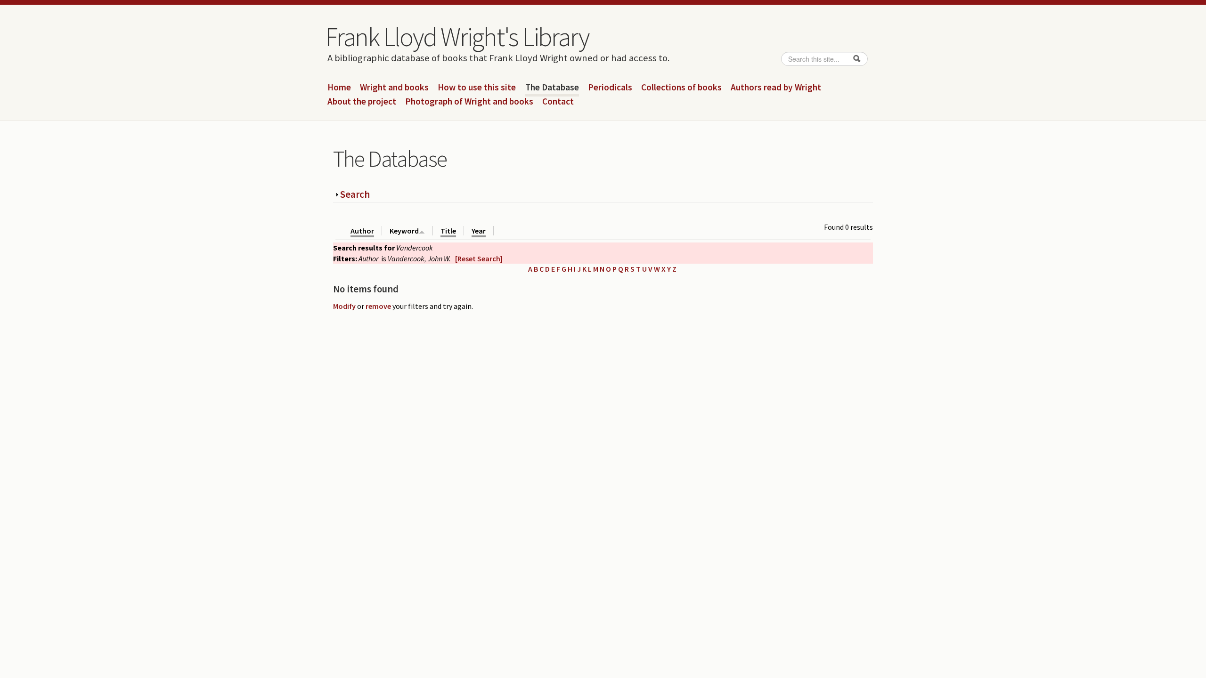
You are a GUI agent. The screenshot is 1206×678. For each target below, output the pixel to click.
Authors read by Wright (776, 87)
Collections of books (681, 87)
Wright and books (394, 87)
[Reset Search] (479, 258)
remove (378, 306)
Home (339, 87)
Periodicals (610, 87)
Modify (344, 306)
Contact (558, 102)
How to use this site (477, 87)
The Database (552, 87)
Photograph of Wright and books (469, 102)
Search (355, 194)
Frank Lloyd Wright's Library (457, 36)
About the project (361, 102)
